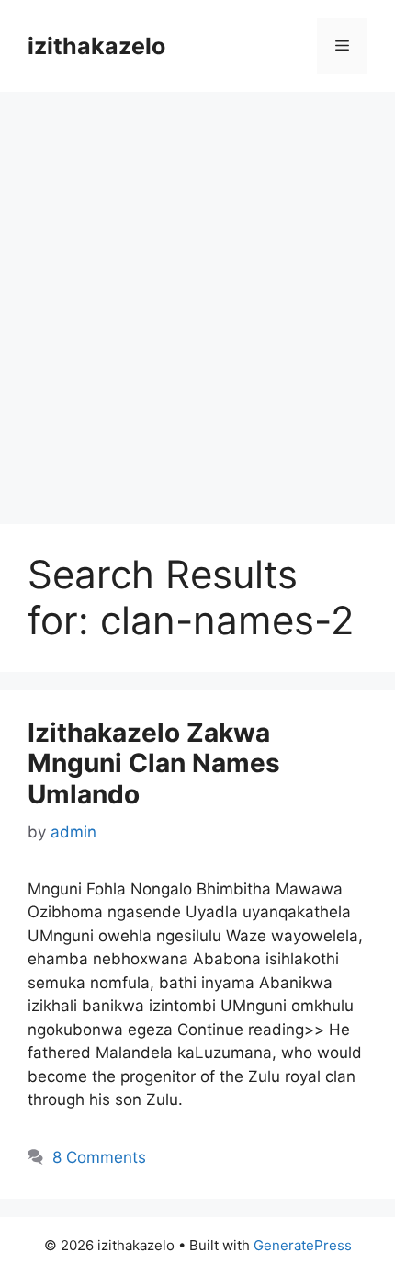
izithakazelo (96, 46)
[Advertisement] (197, 298)
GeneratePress (303, 1245)
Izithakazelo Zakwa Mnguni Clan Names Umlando (154, 763)
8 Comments (99, 1157)
